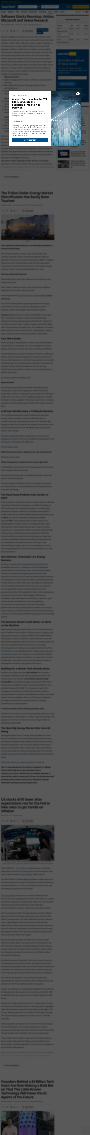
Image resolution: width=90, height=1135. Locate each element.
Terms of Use (34, 133)
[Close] (78, 93)
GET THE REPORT (30, 140)
